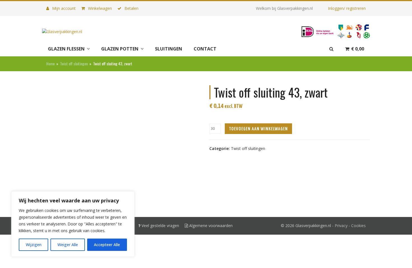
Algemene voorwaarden (210, 225)
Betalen (130, 8)
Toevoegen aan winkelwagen (258, 129)
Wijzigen (33, 244)
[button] (354, 49)
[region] (73, 224)
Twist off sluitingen (248, 148)
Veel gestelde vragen (159, 225)
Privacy (341, 225)
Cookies (358, 225)
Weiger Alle (67, 244)
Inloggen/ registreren (347, 8)
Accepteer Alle (107, 244)
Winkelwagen (99, 8)
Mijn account (63, 8)
